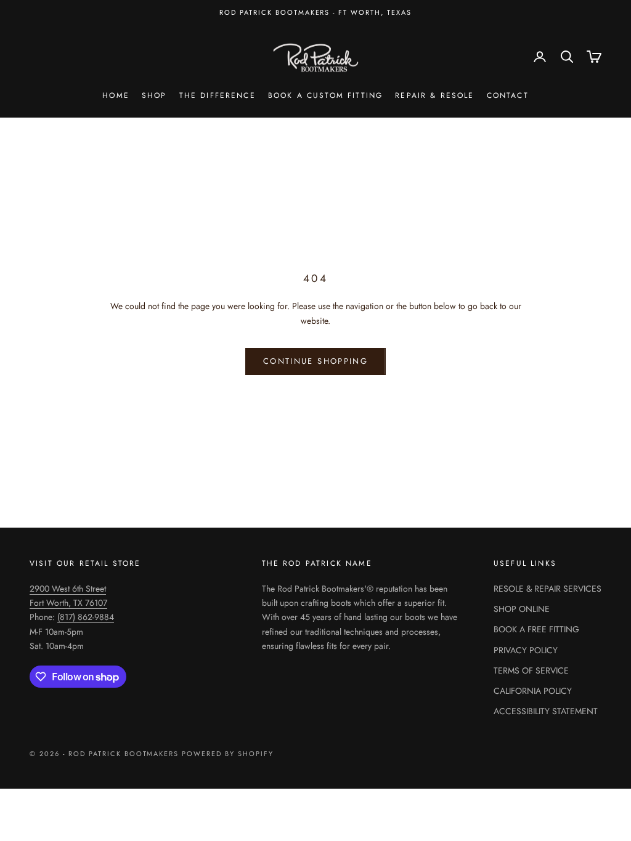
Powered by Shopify (228, 754)
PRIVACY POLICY (526, 650)
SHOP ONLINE (522, 609)
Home (115, 95)
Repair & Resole (434, 95)
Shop (154, 95)
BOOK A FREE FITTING (536, 629)
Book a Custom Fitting (325, 95)
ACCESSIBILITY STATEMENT (546, 711)
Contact (508, 95)
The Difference (217, 95)
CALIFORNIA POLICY (533, 691)
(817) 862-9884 (85, 617)
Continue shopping (315, 361)
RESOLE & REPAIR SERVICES (547, 588)
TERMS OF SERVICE (531, 670)
